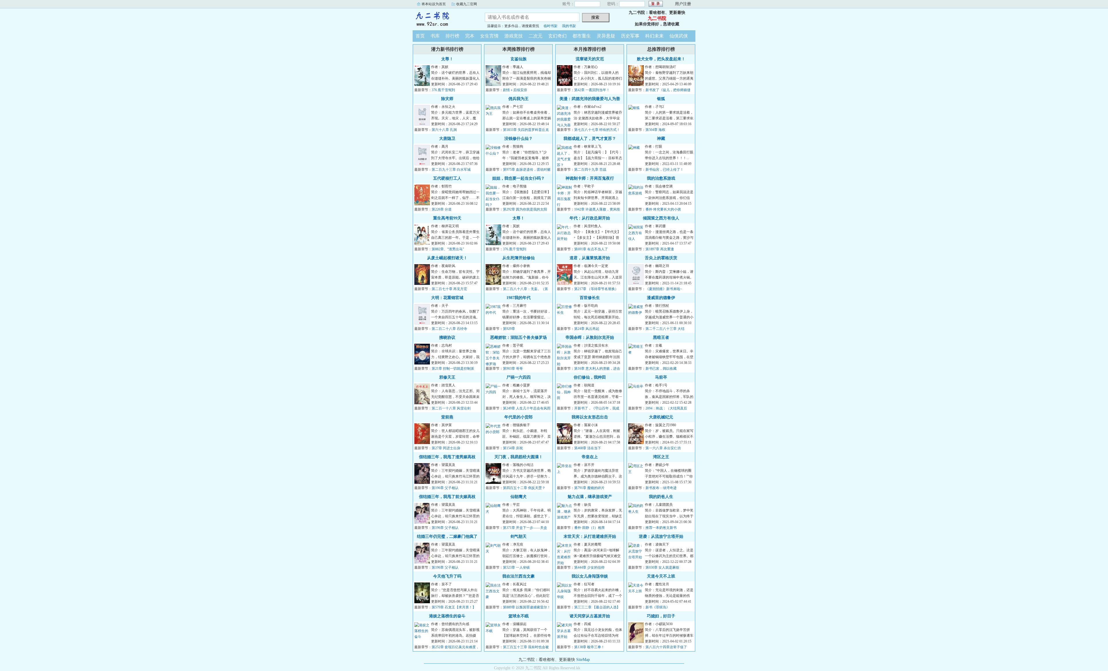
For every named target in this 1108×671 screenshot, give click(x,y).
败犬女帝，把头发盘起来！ (661, 59)
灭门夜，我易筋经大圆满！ (518, 457)
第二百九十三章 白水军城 (451, 170)
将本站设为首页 (434, 4)
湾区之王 (661, 457)
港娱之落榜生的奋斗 (447, 616)
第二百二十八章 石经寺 (449, 329)
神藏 (661, 138)
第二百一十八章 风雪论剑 (451, 408)
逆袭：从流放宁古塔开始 (661, 536)
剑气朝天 (518, 536)
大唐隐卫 (447, 138)
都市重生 (581, 35)
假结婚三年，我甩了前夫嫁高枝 (447, 497)
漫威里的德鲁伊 (661, 298)
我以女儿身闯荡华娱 (590, 576)
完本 (469, 35)
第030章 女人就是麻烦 (662, 567)
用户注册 (683, 4)
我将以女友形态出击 (590, 417)
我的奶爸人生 (661, 497)
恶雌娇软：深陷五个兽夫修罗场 (518, 337)
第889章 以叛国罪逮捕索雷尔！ (527, 607)
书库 (435, 35)
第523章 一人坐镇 (516, 567)
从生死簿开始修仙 (518, 258)
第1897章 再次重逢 (659, 249)
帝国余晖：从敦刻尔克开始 (590, 337)
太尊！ (447, 59)
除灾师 (447, 99)
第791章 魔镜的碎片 (589, 488)
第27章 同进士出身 (446, 448)
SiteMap (583, 659)
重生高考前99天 (447, 218)
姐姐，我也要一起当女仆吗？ (518, 178)
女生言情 (489, 35)
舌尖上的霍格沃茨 (661, 258)
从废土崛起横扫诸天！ (447, 258)
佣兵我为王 (518, 99)
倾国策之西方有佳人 (661, 218)
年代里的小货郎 (518, 417)
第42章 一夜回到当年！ (592, 90)
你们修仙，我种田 (590, 377)
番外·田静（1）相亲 (589, 528)
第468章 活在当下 (587, 448)
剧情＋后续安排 (515, 90)
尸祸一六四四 (518, 377)
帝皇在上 (590, 457)
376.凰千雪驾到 (443, 90)
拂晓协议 (447, 337)
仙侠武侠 (678, 35)
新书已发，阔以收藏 (661, 368)
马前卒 (661, 377)
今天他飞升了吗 (447, 576)
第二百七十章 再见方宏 (449, 289)
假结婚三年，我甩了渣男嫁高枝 (447, 457)
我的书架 (569, 26)
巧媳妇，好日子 (661, 616)
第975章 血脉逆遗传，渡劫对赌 (527, 170)
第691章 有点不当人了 (591, 249)
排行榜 (452, 35)
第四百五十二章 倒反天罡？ (524, 488)
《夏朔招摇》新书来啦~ (663, 289)
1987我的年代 (518, 298)
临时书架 (550, 26)
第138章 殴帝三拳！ (589, 647)
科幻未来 (654, 35)
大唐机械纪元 (661, 417)
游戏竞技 (513, 35)
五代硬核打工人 (447, 178)
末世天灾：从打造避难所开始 (590, 536)
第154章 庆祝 (513, 448)
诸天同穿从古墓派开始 (590, 616)
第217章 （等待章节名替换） (596, 289)
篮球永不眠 (518, 616)
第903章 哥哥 (513, 368)
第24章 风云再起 (586, 329)
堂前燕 (447, 417)
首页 (420, 35)
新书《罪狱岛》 (657, 607)
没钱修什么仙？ (518, 138)
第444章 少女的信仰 (589, 567)
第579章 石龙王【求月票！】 (454, 607)
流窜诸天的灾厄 (590, 59)
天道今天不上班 (661, 576)
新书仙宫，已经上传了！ (664, 170)
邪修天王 (447, 377)
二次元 (535, 35)
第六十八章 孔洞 (444, 130)
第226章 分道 (442, 209)
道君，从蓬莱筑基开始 (590, 258)
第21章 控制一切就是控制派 (453, 368)
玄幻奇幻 (557, 35)
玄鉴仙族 (518, 59)
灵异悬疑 (606, 35)
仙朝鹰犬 (518, 497)
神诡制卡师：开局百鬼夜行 (590, 178)
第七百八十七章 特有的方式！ (597, 130)
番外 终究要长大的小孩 (663, 209)
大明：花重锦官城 (447, 298)
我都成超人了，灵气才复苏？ (590, 138)
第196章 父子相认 (445, 488)
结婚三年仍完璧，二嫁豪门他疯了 (447, 536)
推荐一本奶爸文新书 (661, 528)
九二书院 (444, 18)
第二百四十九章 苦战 (590, 170)
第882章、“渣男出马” (448, 249)
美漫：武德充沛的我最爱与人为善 (589, 99)
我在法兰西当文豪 (518, 576)
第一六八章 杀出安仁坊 (663, 448)
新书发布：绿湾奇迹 (661, 488)
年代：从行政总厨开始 (590, 218)
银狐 (661, 99)
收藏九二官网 (466, 4)
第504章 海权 (655, 130)
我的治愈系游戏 (661, 178)
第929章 (509, 329)
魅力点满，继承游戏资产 (590, 497)
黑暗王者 (661, 337)
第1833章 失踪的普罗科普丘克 (526, 130)
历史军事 (630, 35)
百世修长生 (590, 298)
